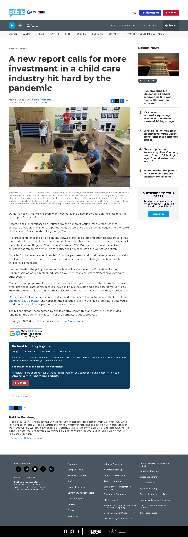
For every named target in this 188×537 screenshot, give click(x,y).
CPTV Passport (111, 500)
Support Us (73, 516)
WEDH (17, 485)
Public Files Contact (22, 489)
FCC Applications (148, 483)
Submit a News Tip (113, 464)
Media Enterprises (76, 499)
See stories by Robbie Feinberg (26, 438)
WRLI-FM (41, 487)
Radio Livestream (112, 481)
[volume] (20, 25)
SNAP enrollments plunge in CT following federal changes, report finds (160, 173)
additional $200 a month (24, 300)
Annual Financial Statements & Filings (154, 465)
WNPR (27, 487)
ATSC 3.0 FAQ (37, 489)
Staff (70, 481)
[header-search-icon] (134, 13)
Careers (71, 504)
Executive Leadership (78, 476)
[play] (12, 25)
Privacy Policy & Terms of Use (118, 519)
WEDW (31, 485)
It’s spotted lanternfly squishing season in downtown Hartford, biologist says (159, 117)
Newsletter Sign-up (113, 470)
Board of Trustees (76, 487)
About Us (72, 464)
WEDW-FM (18, 487)
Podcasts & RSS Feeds (115, 476)
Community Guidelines (115, 494)
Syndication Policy (148, 489)
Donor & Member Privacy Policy (119, 513)
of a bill (78, 300)
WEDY (37, 485)
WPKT (33, 487)
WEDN (23, 485)
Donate (172, 12)
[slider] (24, 25)
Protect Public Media (140, 34)
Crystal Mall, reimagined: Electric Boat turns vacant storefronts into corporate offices (161, 135)
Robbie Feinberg (40, 99)
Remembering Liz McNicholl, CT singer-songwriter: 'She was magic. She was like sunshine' (157, 97)
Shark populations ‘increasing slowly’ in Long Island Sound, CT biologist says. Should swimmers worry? (161, 155)
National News (18, 48)
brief (30, 223)
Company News (75, 470)
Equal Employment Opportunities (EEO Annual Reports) (120, 507)
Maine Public (76, 321)
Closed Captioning (148, 477)
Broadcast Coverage (149, 471)
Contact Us (73, 510)
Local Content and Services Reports (153, 507)
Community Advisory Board (81, 493)
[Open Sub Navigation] (19, 34)
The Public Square (148, 513)
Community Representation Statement (117, 488)
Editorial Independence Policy (154, 494)
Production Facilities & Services (155, 500)
